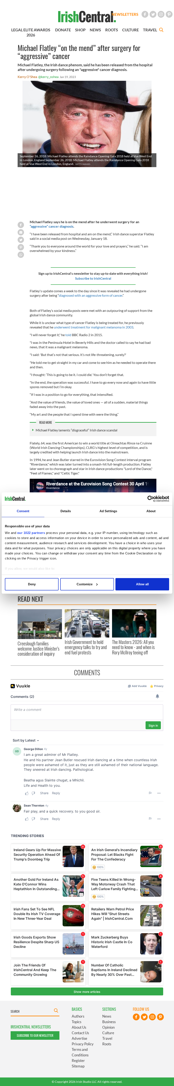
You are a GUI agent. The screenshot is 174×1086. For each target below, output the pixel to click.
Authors (78, 1016)
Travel (107, 1038)
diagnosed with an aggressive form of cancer (90, 295)
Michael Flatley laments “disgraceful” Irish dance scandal (76, 430)
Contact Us (80, 1033)
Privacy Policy (83, 1044)
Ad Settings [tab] (108, 511)
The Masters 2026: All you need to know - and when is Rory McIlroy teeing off (133, 647)
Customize (85, 584)
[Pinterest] (169, 14)
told (68, 335)
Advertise (79, 1038)
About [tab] (151, 511)
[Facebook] (145, 14)
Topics (76, 1021)
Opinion (108, 1027)
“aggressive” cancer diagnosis (51, 226)
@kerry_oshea (48, 77)
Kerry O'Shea (27, 77)
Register (78, 1060)
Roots (106, 1044)
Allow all (142, 584)
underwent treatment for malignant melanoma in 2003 (93, 327)
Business (109, 1021)
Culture (108, 1033)
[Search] (161, 30)
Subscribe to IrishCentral (93, 278)
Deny (32, 584)
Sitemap (78, 1066)
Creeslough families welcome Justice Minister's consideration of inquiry (38, 648)
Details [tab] (65, 511)
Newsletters (125, 14)
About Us (79, 1027)
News (106, 1016)
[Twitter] (153, 14)
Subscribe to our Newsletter (35, 1035)
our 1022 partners (31, 533)
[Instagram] (161, 14)
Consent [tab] (23, 511)
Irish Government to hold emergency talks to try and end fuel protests (86, 647)
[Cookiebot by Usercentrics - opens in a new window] (150, 499)
